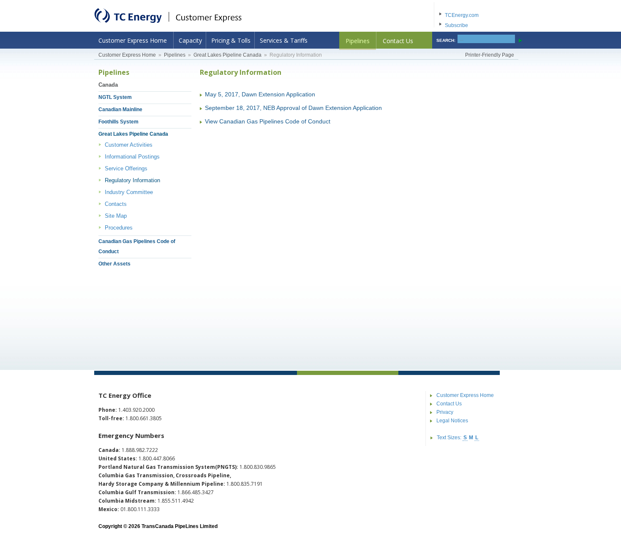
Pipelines (358, 41)
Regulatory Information (132, 180)
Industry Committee (129, 192)
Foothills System (118, 122)
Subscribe (456, 25)
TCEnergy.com (462, 15)
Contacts (116, 204)
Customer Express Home (132, 40)
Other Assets (114, 264)
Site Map (116, 216)
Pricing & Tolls (231, 40)
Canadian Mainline (120, 109)
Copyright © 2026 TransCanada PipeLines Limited (158, 526)
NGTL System (115, 97)
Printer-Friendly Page (489, 55)
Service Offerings (126, 168)
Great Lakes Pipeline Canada (227, 55)
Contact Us (398, 41)
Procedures (119, 227)
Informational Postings (132, 156)
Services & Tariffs (284, 40)
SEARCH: (445, 40)
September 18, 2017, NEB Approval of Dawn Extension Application (293, 107)
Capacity (190, 40)
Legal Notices (452, 421)
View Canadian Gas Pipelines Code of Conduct (267, 121)
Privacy (444, 412)
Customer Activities (129, 145)
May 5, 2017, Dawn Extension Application (260, 94)
